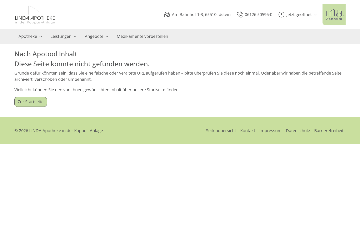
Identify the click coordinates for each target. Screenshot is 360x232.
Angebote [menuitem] (94, 36)
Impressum (270, 130)
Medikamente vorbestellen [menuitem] (142, 36)
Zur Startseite (31, 101)
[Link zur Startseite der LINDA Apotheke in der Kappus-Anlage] (35, 14)
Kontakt (247, 130)
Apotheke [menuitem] (28, 36)
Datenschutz (298, 130)
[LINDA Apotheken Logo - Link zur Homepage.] (334, 14)
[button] (297, 14)
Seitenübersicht (221, 130)
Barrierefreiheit (329, 130)
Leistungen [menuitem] (60, 36)
